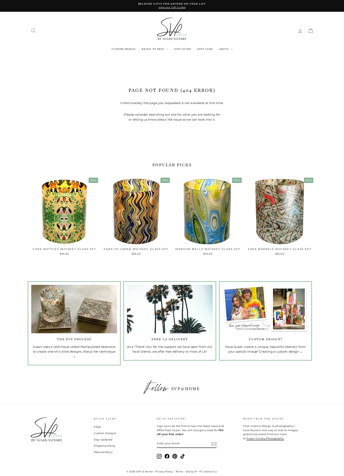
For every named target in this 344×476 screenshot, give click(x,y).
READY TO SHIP (153, 49)
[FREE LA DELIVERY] (170, 309)
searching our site (163, 114)
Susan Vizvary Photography (265, 438)
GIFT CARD (205, 49)
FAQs (97, 426)
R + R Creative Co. (206, 471)
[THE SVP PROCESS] (74, 309)
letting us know (145, 119)
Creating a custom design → (281, 351)
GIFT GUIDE (182, 49)
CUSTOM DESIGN (123, 49)
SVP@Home (185, 388)
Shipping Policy (104, 445)
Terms (179, 471)
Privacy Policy (164, 471)
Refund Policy (103, 452)
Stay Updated (103, 439)
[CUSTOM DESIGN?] (265, 309)
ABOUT (224, 49)
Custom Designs (105, 433)
